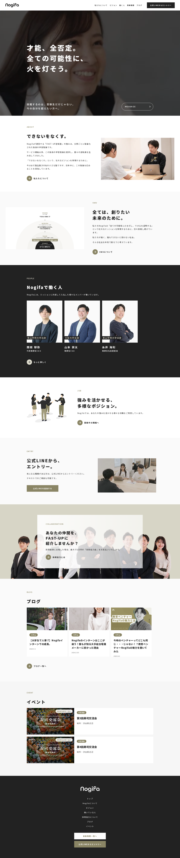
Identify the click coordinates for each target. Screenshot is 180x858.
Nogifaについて (90, 803)
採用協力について (90, 817)
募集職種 (131, 5)
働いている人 (90, 812)
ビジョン (113, 5)
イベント (90, 826)
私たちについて (101, 5)
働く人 (122, 5)
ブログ (139, 5)
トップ (90, 798)
